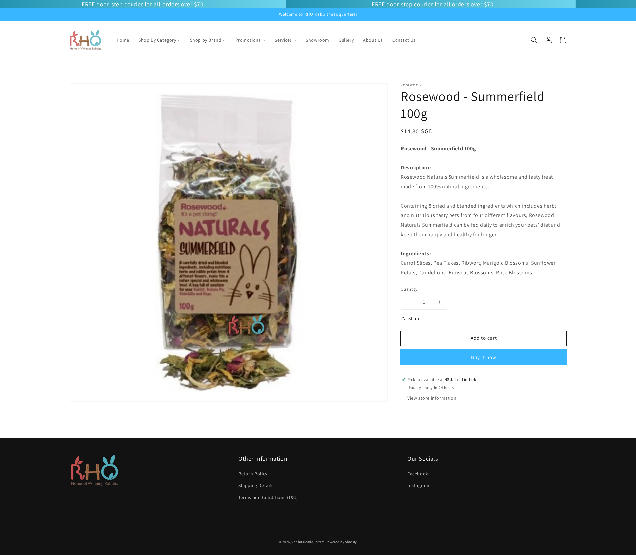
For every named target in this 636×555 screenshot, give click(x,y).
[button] (534, 40)
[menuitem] (123, 40)
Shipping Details (256, 485)
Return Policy (252, 474)
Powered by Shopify (341, 542)
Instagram (418, 485)
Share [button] (414, 318)
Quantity (409, 289)
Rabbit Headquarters (308, 542)
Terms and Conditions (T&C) (268, 497)
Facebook (417, 474)
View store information (431, 398)
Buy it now (483, 357)
